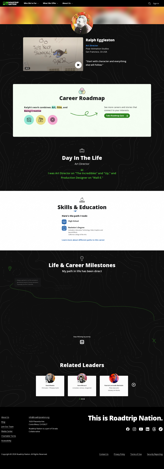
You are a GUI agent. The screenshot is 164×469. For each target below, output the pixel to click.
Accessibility (6, 440)
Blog (3, 422)
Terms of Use (136, 454)
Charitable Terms (8, 436)
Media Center (7, 431)
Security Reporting (155, 454)
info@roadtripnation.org (39, 417)
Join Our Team (7, 426)
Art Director (92, 45)
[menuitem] (149, 3)
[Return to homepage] (11, 3)
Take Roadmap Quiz (115, 115)
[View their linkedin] (82, 342)
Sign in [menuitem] (156, 3)
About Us (5, 417)
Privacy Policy (119, 454)
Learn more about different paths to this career (83, 240)
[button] (78, 65)
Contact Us (103, 454)
